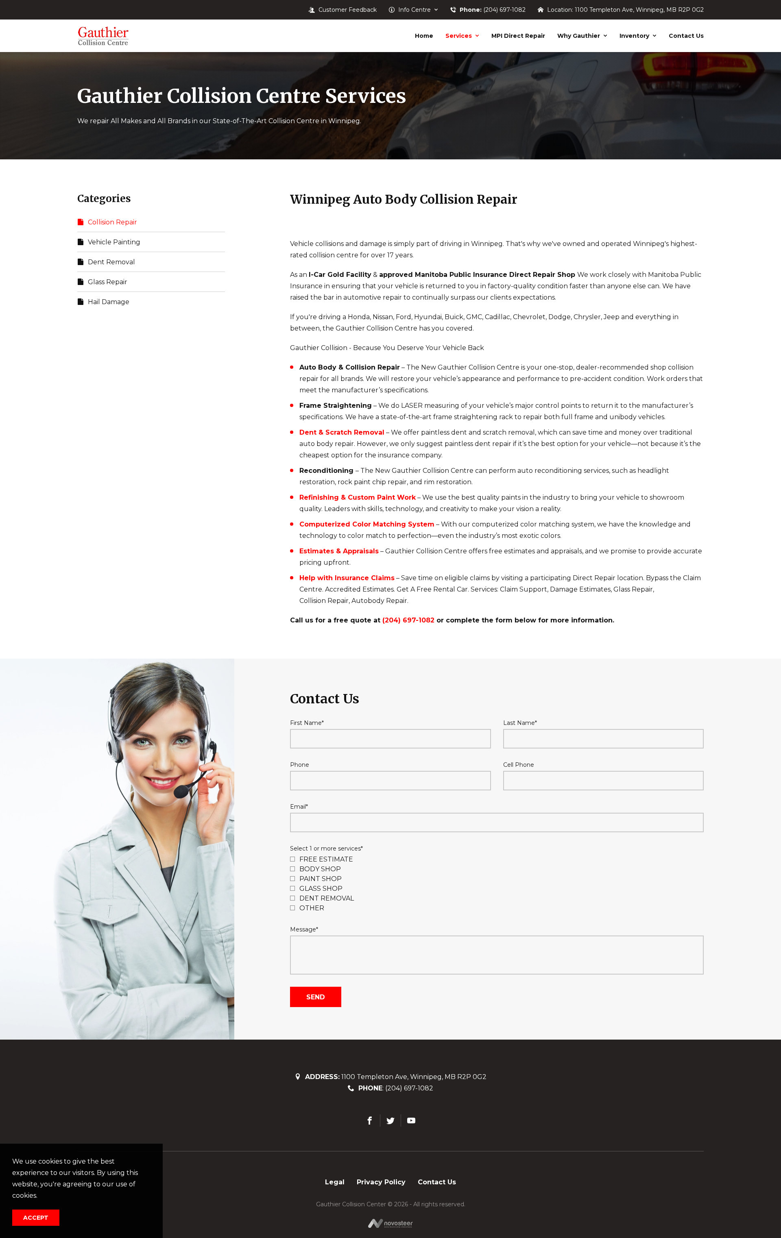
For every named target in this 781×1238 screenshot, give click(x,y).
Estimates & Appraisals (339, 551)
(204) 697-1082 (408, 620)
